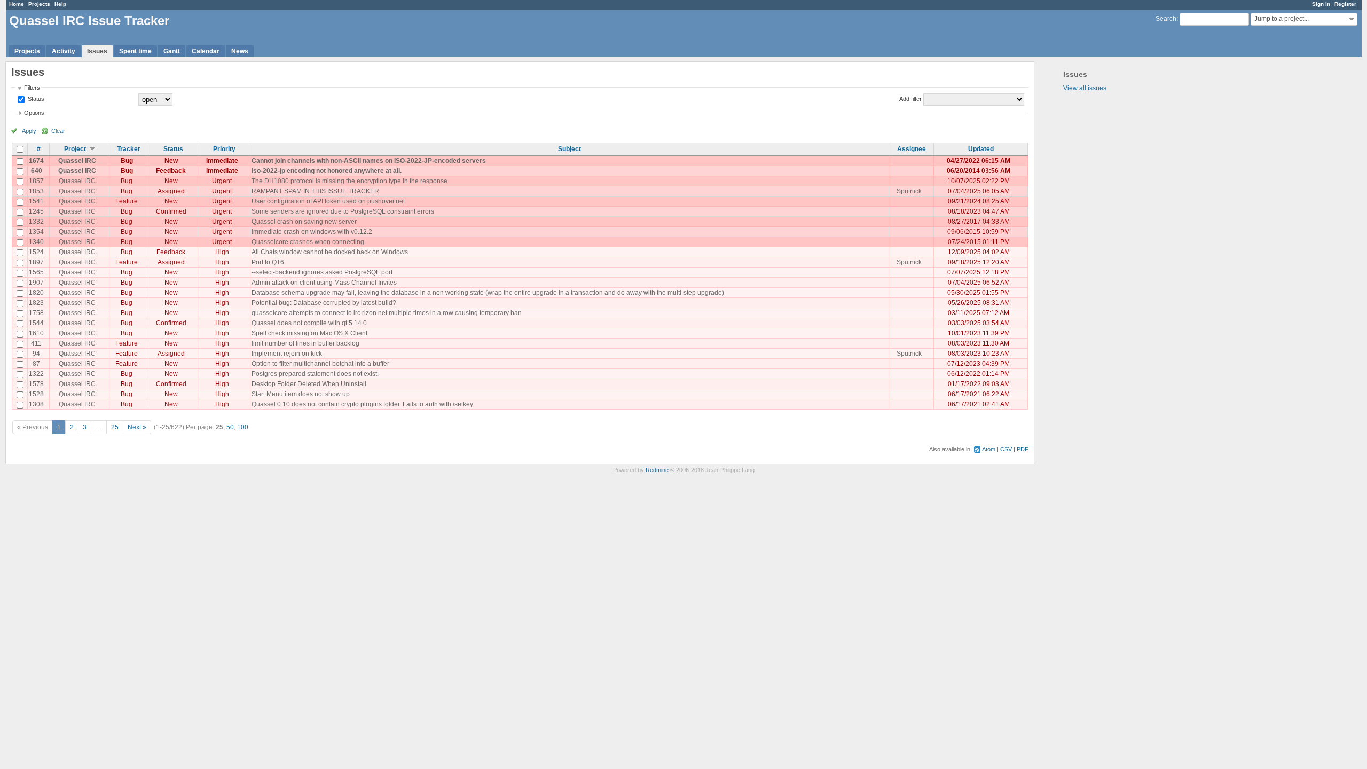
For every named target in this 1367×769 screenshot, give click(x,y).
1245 (36, 211)
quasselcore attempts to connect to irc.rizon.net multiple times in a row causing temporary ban (387, 313)
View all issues (1084, 88)
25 (115, 427)
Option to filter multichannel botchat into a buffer (320, 363)
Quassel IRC (77, 160)
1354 (36, 232)
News (239, 51)
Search (1166, 18)
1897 (36, 262)
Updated (981, 149)
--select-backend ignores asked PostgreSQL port (322, 272)
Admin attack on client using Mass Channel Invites (324, 282)
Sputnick (909, 191)
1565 (36, 272)
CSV (1006, 449)
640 (36, 171)
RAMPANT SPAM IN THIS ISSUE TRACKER (315, 191)
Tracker (128, 149)
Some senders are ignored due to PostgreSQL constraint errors (343, 211)
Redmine (657, 470)
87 (36, 363)
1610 (36, 333)
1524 (36, 252)
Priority (224, 149)
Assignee (911, 149)
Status (35, 99)
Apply (29, 131)
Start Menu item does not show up (301, 394)
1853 (36, 191)
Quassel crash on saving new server (304, 221)
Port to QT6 (268, 262)
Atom (988, 449)
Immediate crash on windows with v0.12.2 (312, 232)
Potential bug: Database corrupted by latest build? (324, 303)
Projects (39, 4)
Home (16, 4)
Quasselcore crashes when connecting (308, 242)
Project (75, 149)
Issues (97, 51)
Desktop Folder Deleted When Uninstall (309, 384)
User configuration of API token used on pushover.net (328, 201)
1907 (36, 282)
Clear (58, 131)
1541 (36, 201)
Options (34, 112)
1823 (36, 303)
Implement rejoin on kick (287, 353)
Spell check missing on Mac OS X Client (309, 333)
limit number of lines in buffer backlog (305, 343)
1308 (36, 404)
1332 (36, 221)
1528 (36, 394)
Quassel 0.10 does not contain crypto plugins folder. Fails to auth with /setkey (362, 404)
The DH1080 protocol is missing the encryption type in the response (349, 181)
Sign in (1321, 4)
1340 (36, 242)
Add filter (910, 99)
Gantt (171, 51)
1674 (36, 160)
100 (242, 427)
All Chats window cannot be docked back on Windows (330, 252)
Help (60, 4)
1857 (36, 181)
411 (36, 343)
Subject (569, 149)
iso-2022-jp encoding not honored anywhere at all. (327, 171)
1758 (36, 313)
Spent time (135, 51)
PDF (1022, 449)
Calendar (205, 51)
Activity (63, 51)
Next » (137, 427)
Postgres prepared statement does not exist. (315, 374)
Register (1345, 4)
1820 (36, 292)
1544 (36, 323)
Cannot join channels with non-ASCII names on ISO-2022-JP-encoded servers (369, 160)
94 (36, 353)
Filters (32, 87)
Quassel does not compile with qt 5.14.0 (309, 323)
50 (230, 427)
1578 (36, 384)
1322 (36, 374)
